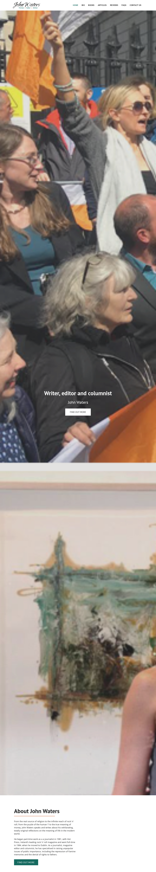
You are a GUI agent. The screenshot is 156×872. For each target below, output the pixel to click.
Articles (102, 5)
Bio (83, 5)
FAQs (124, 5)
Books (91, 5)
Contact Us (135, 5)
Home (75, 5)
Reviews (114, 5)
